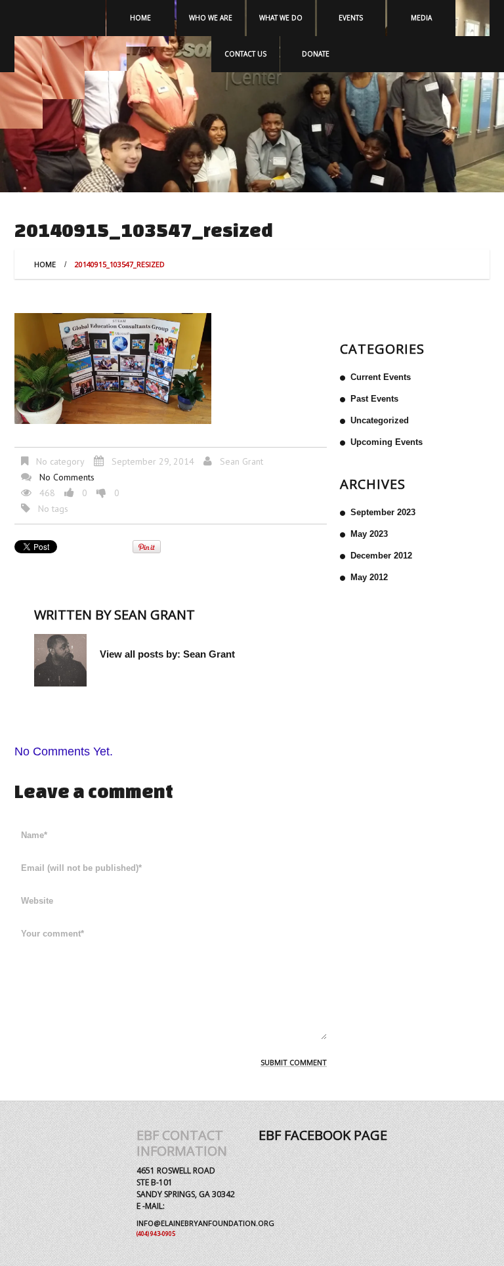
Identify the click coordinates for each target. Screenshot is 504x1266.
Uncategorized (379, 420)
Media (421, 17)
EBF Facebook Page (323, 1135)
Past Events (374, 399)
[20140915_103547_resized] (112, 367)
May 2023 (369, 534)
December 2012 (381, 555)
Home (140, 17)
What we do (281, 17)
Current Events (380, 377)
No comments (66, 477)
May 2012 (369, 577)
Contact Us (245, 53)
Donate (315, 53)
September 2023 (382, 512)
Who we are (210, 17)
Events (351, 17)
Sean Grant (241, 461)
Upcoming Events (386, 442)
